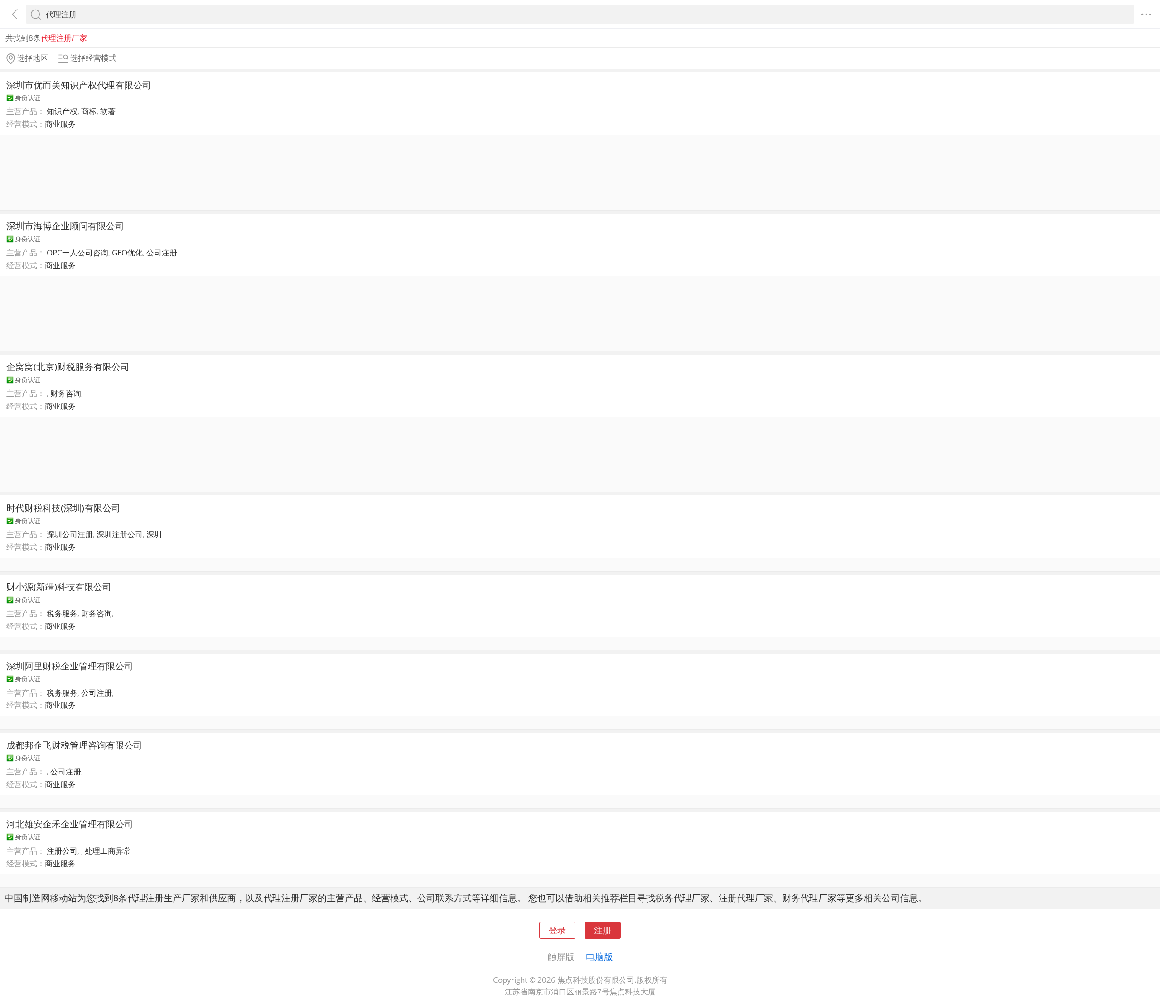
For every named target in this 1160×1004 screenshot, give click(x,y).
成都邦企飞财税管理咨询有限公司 (74, 745)
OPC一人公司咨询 (77, 252)
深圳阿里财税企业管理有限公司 (69, 665)
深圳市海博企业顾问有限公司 (65, 225)
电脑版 (599, 956)
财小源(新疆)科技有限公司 (58, 586)
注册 (602, 930)
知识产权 (62, 111)
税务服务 (62, 613)
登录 (557, 930)
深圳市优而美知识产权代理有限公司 (78, 84)
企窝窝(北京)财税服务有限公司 (68, 366)
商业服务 (60, 124)
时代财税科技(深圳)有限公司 (63, 507)
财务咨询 (65, 393)
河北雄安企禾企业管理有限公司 (69, 823)
